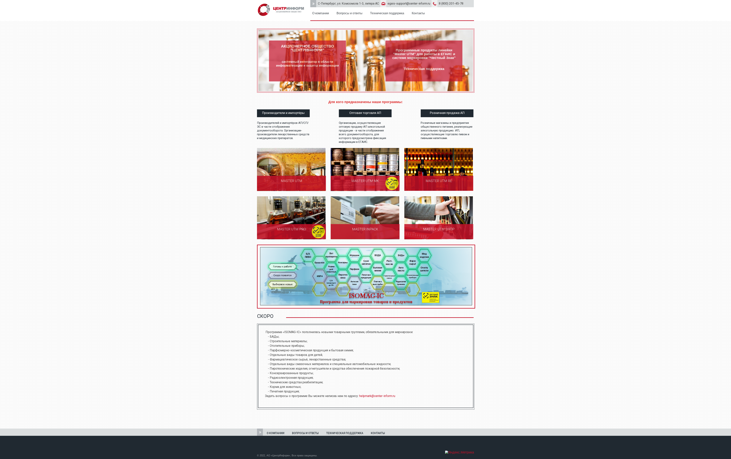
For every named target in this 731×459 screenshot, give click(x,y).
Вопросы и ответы (349, 13)
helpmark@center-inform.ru (377, 396)
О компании (320, 13)
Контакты (418, 13)
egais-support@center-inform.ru (409, 3)
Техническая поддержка (387, 13)
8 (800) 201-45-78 (451, 3)
